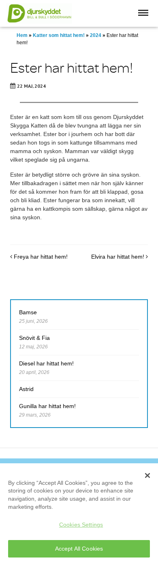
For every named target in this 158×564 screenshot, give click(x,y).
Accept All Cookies (79, 548)
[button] (143, 12)
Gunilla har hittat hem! (47, 406)
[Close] (147, 475)
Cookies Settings (81, 524)
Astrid (26, 389)
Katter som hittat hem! (59, 35)
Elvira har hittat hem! (118, 256)
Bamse (28, 312)
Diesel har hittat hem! (46, 363)
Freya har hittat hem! (40, 256)
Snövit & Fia (34, 338)
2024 (95, 35)
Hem (22, 35)
